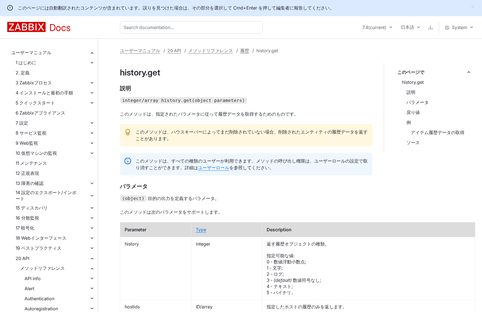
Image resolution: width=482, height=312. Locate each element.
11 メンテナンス (31, 163)
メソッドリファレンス (42, 268)
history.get (413, 82)
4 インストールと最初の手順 (44, 93)
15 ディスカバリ (32, 208)
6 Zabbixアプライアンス (40, 113)
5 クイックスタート (35, 103)
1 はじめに (26, 62)
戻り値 (413, 112)
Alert (29, 288)
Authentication (39, 298)
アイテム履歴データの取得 (437, 132)
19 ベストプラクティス (38, 248)
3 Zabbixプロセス (34, 82)
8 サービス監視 (31, 133)
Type (201, 229)
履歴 (244, 50)
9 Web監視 (27, 143)
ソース (413, 142)
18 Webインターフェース (41, 238)
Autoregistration (41, 308)
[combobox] (192, 27)
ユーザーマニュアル (31, 52)
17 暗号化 (25, 228)
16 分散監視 (27, 218)
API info (33, 278)
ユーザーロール (213, 167)
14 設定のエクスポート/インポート (46, 195)
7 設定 (22, 123)
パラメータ (417, 102)
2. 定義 (23, 72)
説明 (410, 92)
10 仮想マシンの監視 (36, 153)
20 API (22, 258)
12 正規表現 (27, 173)
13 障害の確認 (30, 183)
